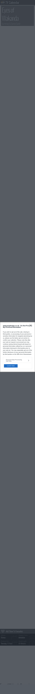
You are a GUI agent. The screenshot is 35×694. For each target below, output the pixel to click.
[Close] (31, 326)
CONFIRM (11, 366)
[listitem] (17, 360)
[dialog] (17, 347)
